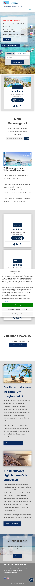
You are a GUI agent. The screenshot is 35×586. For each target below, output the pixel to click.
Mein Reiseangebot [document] (17, 121)
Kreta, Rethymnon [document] (17, 96)
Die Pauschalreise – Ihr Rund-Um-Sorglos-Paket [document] (17, 392)
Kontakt (7, 39)
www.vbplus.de (17, 344)
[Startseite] (18, 165)
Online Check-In (27, 568)
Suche (27, 138)
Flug (24, 53)
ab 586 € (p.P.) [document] (17, 225)
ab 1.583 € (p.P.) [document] (17, 87)
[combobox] (18, 57)
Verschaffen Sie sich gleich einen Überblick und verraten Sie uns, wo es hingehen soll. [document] (18, 516)
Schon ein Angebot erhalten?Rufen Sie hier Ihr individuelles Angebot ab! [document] (17, 131)
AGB (20, 570)
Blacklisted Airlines (13, 570)
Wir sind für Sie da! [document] (11, 20)
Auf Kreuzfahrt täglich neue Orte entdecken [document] (15, 475)
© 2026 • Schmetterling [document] (17, 583)
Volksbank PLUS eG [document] (17, 335)
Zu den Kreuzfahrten (12, 523)
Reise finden (17, 62)
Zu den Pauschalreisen (13, 443)
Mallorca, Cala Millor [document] (17, 234)
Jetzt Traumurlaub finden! (10, 45)
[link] (17, 92)
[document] (17, 94)
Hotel (19, 53)
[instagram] (31, 34)
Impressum (6, 568)
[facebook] (31, 27)
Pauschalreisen (10, 53)
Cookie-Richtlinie (6, 301)
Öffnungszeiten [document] (18, 540)
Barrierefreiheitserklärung (10, 572)
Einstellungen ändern (17, 314)
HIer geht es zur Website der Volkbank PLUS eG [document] (17, 341)
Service (5, 570)
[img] (14, 100)
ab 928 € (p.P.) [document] (17, 260)
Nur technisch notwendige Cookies (17, 309)
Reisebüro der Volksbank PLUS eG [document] (17, 547)
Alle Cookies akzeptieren (17, 305)
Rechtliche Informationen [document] (15, 564)
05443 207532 (13, 31)
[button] (13, 106)
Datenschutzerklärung (16, 568)
